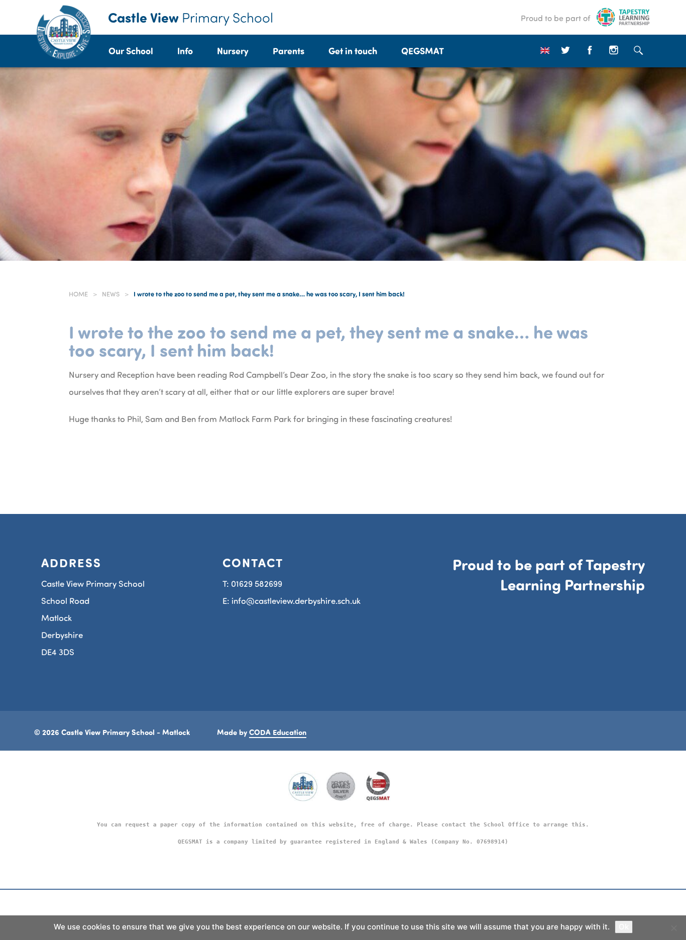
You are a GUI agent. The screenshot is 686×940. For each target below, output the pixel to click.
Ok (624, 926)
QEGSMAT (422, 51)
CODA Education (277, 732)
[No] (673, 928)
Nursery (233, 51)
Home (78, 294)
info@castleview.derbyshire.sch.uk (296, 600)
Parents (288, 51)
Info (185, 51)
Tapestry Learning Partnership (572, 574)
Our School (130, 51)
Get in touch (352, 51)
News (111, 294)
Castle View (190, 17)
